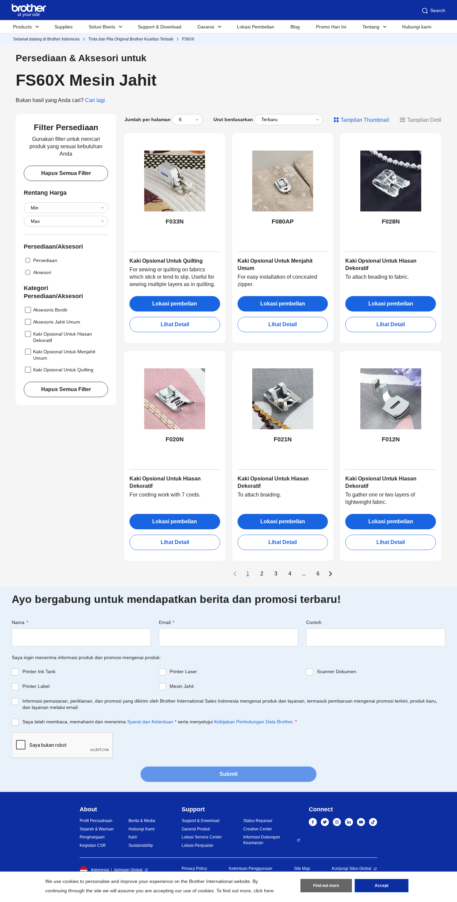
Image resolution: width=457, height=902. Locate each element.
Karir (132, 837)
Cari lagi (95, 100)
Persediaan (45, 260)
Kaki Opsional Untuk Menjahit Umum (64, 355)
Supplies (64, 26)
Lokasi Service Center (202, 837)
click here (264, 890)
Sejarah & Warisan (97, 829)
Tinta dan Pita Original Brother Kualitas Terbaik (130, 39)
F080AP (283, 221)
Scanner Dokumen (336, 671)
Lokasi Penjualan (197, 845)
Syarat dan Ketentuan (150, 721)
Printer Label (36, 686)
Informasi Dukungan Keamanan (261, 840)
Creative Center (257, 829)
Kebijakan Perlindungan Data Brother (253, 721)
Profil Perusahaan (96, 820)
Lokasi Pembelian (255, 26)
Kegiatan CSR (93, 845)
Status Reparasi (257, 820)
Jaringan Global (128, 870)
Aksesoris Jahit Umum (56, 322)
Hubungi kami (416, 26)
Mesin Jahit (182, 686)
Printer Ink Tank (39, 671)
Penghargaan (92, 837)
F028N (391, 221)
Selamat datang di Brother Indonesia (46, 39)
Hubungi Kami (141, 829)
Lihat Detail (175, 324)
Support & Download (159, 26)
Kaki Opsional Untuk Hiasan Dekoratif (62, 337)
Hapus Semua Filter (66, 173)
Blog (295, 26)
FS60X (188, 39)
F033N (175, 221)
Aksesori (42, 272)
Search (437, 10)
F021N (283, 439)
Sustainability (140, 845)
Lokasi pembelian (174, 303)
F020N (175, 439)
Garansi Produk (196, 829)
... (304, 573)
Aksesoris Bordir (50, 309)
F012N (391, 439)
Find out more (326, 885)
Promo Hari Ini (331, 26)
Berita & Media (141, 820)
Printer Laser (183, 671)
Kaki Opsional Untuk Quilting (63, 369)
